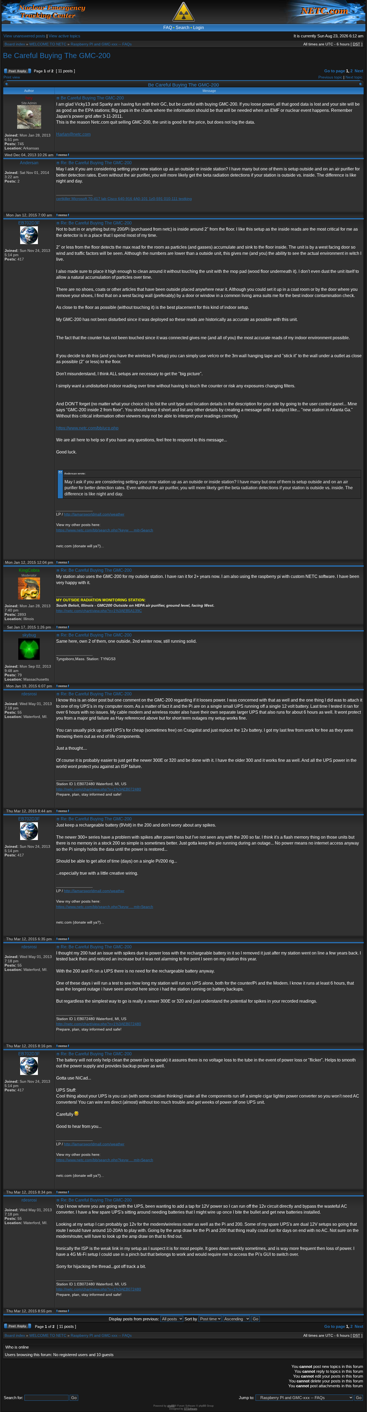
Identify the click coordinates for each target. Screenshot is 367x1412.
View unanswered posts (24, 36)
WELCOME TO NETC (47, 44)
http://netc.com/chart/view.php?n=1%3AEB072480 (98, 789)
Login (198, 27)
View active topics (64, 36)
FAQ (167, 27)
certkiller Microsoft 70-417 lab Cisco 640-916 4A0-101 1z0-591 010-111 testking (124, 198)
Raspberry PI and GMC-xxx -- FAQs (101, 44)
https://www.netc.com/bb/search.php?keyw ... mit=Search (104, 530)
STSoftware (190, 1408)
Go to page (334, 71)
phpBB (171, 1405)
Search (182, 27)
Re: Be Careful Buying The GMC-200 (96, 162)
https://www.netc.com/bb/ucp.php (87, 428)
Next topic (354, 77)
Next (359, 71)
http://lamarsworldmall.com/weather (94, 514)
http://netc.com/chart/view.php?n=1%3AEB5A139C (99, 611)
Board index (15, 44)
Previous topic (330, 77)
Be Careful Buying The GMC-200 (56, 55)
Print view (11, 77)
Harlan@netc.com (73, 134)
